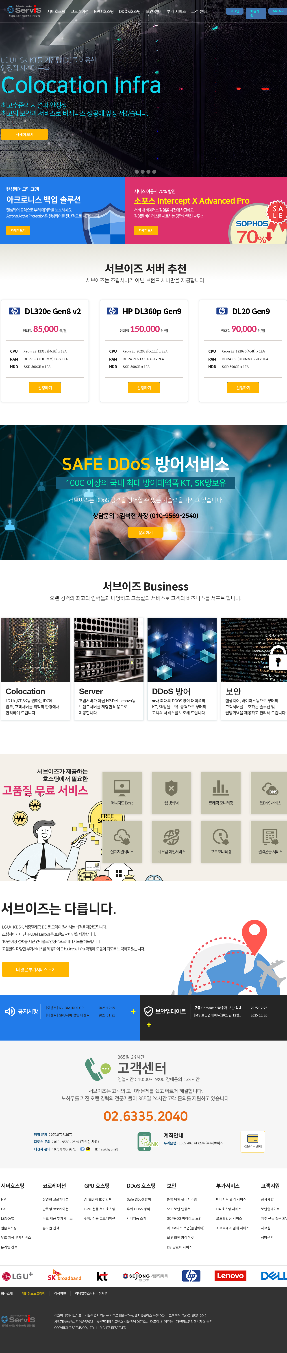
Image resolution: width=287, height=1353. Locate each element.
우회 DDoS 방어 (138, 1208)
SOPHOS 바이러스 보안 (184, 1218)
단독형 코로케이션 (56, 1208)
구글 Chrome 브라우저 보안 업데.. (219, 1007)
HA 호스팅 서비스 (228, 1208)
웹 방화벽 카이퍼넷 (180, 1237)
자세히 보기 (24, 134)
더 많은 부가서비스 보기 (35, 969)
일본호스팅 (9, 1228)
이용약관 (60, 1293)
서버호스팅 (56, 11)
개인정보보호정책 (33, 1293)
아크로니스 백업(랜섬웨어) (185, 1228)
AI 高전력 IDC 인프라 (99, 1199)
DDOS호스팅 (130, 11)
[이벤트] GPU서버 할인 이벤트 (68, 1015)
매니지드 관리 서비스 (231, 1199)
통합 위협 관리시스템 (182, 1199)
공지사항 (267, 1199)
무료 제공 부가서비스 (16, 1237)
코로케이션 (80, 11)
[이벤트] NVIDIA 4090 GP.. (65, 1007)
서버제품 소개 (136, 1218)
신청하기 (45, 387)
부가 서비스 (176, 11)
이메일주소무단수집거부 (91, 1293)
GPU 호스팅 (104, 11)
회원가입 (254, 13)
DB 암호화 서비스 (179, 1247)
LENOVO (7, 1218)
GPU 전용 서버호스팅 (99, 1208)
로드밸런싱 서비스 (229, 1218)
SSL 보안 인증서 (179, 1208)
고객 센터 (199, 11)
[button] (137, 172)
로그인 (234, 11)
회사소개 (7, 1293)
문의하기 (145, 532)
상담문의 (267, 1237)
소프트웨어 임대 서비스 (232, 1228)
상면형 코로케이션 (56, 1199)
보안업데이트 (270, 1208)
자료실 (265, 1228)
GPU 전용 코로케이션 (99, 1218)
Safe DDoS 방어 (139, 1199)
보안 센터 (153, 11)
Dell (4, 1208)
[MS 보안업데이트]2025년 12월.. (217, 1015)
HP (3, 1199)
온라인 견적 (9, 1247)
